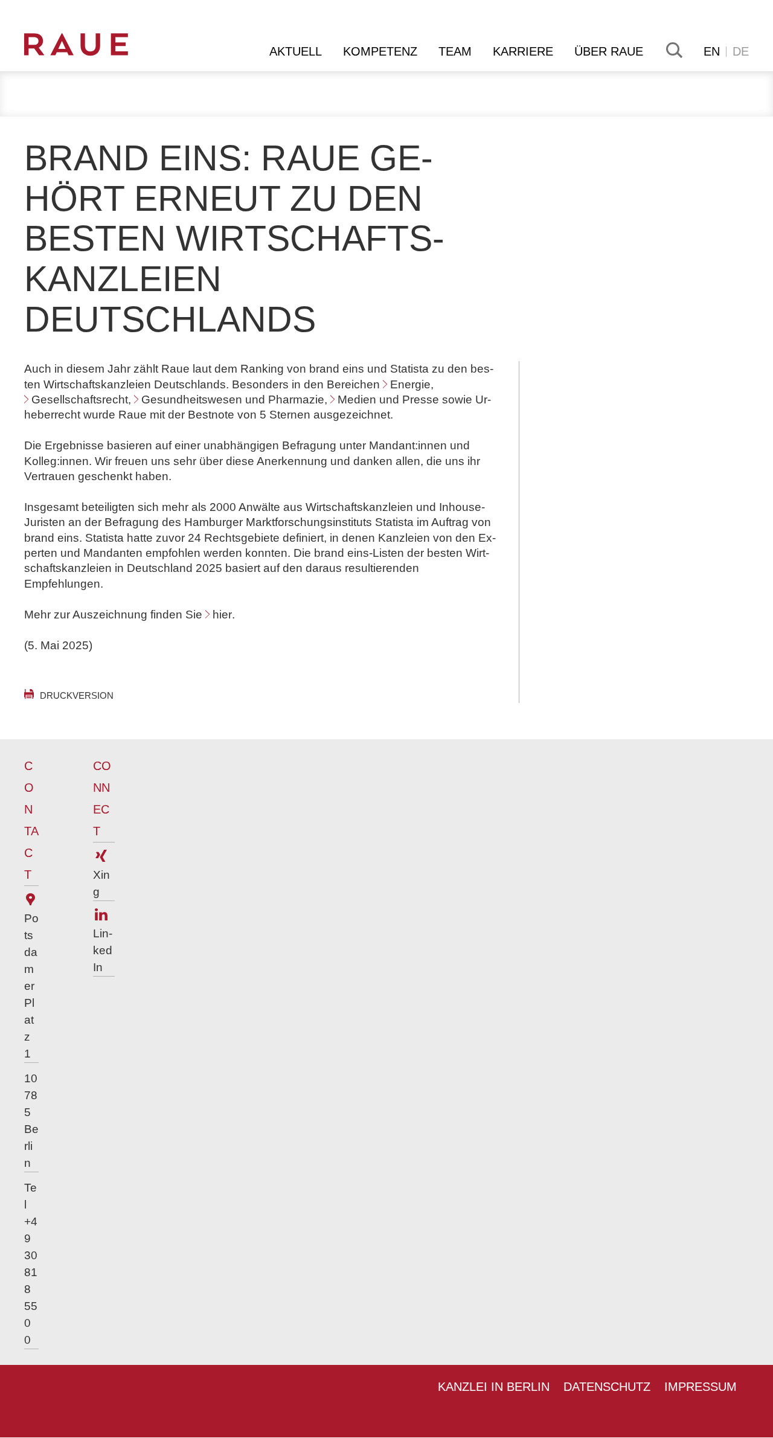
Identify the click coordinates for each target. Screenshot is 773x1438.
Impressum (700, 1387)
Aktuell (295, 52)
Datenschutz (606, 1387)
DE (741, 52)
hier (222, 614)
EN (712, 52)
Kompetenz (380, 52)
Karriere (523, 52)
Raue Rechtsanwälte (94, 44)
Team (455, 52)
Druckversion (77, 695)
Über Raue (608, 52)
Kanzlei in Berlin (494, 1387)
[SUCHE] (673, 50)
